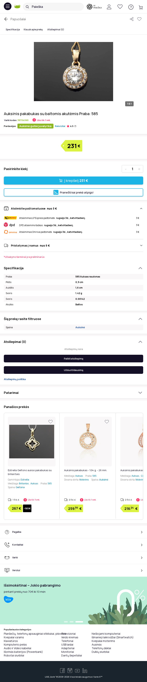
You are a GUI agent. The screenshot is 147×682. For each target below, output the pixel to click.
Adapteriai (67, 648)
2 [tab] (72, 622)
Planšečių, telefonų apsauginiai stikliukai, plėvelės (35, 633)
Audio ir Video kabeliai (17, 648)
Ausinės (97, 644)
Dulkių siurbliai (100, 652)
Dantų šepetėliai (71, 655)
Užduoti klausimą (73, 370)
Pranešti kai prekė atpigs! (77, 192)
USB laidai (67, 644)
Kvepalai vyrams (14, 637)
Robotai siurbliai (14, 655)
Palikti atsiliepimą (73, 358)
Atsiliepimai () (55, 29)
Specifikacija (13, 29)
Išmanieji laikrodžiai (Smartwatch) (113, 637)
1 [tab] (66, 622)
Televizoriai (68, 633)
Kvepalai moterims (103, 641)
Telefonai (67, 641)
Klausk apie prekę (33, 29)
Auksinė (80, 327)
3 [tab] (79, 622)
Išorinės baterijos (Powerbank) (23, 652)
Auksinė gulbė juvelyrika (35, 126)
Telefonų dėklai (101, 648)
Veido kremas (69, 637)
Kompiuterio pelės (15, 644)
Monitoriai (67, 652)
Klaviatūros (11, 641)
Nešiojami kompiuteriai (106, 633)
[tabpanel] (73, 600)
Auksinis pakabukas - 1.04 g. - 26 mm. (85, 470)
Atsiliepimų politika (15, 379)
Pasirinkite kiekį (16, 169)
